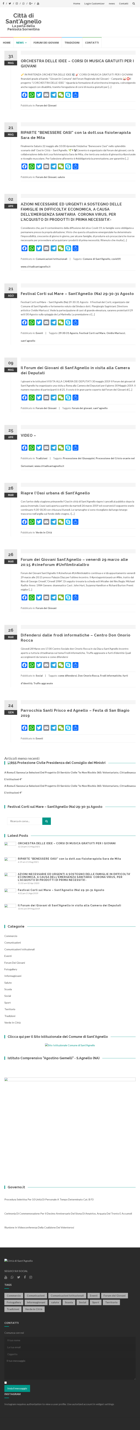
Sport (7, 1002)
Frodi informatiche (111, 675)
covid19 (115, 258)
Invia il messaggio (17, 1388)
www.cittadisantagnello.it (35, 266)
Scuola (8, 989)
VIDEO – (28, 435)
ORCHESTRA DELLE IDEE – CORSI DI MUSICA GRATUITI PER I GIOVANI (67, 843)
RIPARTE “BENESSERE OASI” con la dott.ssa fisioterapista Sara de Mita (69, 858)
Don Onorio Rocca (88, 675)
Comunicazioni (12, 942)
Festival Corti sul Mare (92, 333)
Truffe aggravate (43, 683)
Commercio (10, 935)
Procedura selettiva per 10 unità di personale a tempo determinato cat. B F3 (49, 1199)
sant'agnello (28, 340)
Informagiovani (12, 975)
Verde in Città (44, 532)
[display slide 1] (129, 1171)
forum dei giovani (82, 408)
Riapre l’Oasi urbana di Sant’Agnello (55, 493)
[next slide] (130, 1127)
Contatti (123, 3)
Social (39, 675)
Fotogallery (10, 969)
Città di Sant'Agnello (23, 18)
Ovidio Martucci (115, 333)
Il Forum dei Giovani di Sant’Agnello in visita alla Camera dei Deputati (69, 905)
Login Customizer (94, 3)
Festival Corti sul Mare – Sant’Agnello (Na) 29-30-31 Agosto (77, 293)
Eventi (39, 333)
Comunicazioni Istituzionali (51, 258)
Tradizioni (72, 42)
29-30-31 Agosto (68, 333)
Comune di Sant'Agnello (96, 258)
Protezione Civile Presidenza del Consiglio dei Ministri (61, 763)
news (112, 3)
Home (76, 3)
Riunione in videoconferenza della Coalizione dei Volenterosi (39, 1227)
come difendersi (67, 675)
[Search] (46, 821)
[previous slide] (9, 1127)
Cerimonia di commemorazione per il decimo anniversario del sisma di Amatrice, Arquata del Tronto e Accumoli (68, 1213)
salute (61, 177)
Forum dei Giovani (46, 42)
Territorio (9, 1009)
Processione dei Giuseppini (79, 458)
